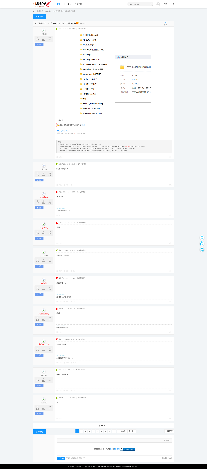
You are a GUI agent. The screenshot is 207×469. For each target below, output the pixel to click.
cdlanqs (44, 169)
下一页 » (103, 426)
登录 (165, 4)
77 (37, 38)
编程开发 (40, 11)
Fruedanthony (43, 314)
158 (44, 348)
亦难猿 (44, 283)
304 (50, 201)
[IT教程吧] (42, 4)
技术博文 (67, 4)
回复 (83, 125)
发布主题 (39, 17)
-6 (43, 38)
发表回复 (61, 458)
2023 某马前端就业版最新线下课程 (64, 11)
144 (50, 231)
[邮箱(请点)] (202, 244)
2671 (50, 38)
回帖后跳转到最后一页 (76, 458)
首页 (58, 4)
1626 (50, 348)
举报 (170, 157)
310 (50, 318)
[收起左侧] (32, 23)
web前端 (48, 11)
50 (43, 231)
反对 (74, 185)
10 (114, 431)
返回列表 (170, 431)
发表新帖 (39, 432)
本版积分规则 (167, 458)
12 (50, 407)
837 (50, 287)
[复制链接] (82, 23)
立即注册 (117, 449)
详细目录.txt (65, 131)
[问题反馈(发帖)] (202, 250)
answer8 (44, 403)
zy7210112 (44, 255)
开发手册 (78, 4)
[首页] (34, 11)
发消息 (39, 45)
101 (50, 259)
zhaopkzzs (44, 197)
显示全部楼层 (82, 29)
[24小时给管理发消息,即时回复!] (202, 238)
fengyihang (44, 228)
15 (50, 173)
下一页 (131, 431)
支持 (67, 185)
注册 (172, 4)
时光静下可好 (43, 344)
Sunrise (44, 375)
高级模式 (167, 440)
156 (44, 287)
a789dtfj (44, 34)
